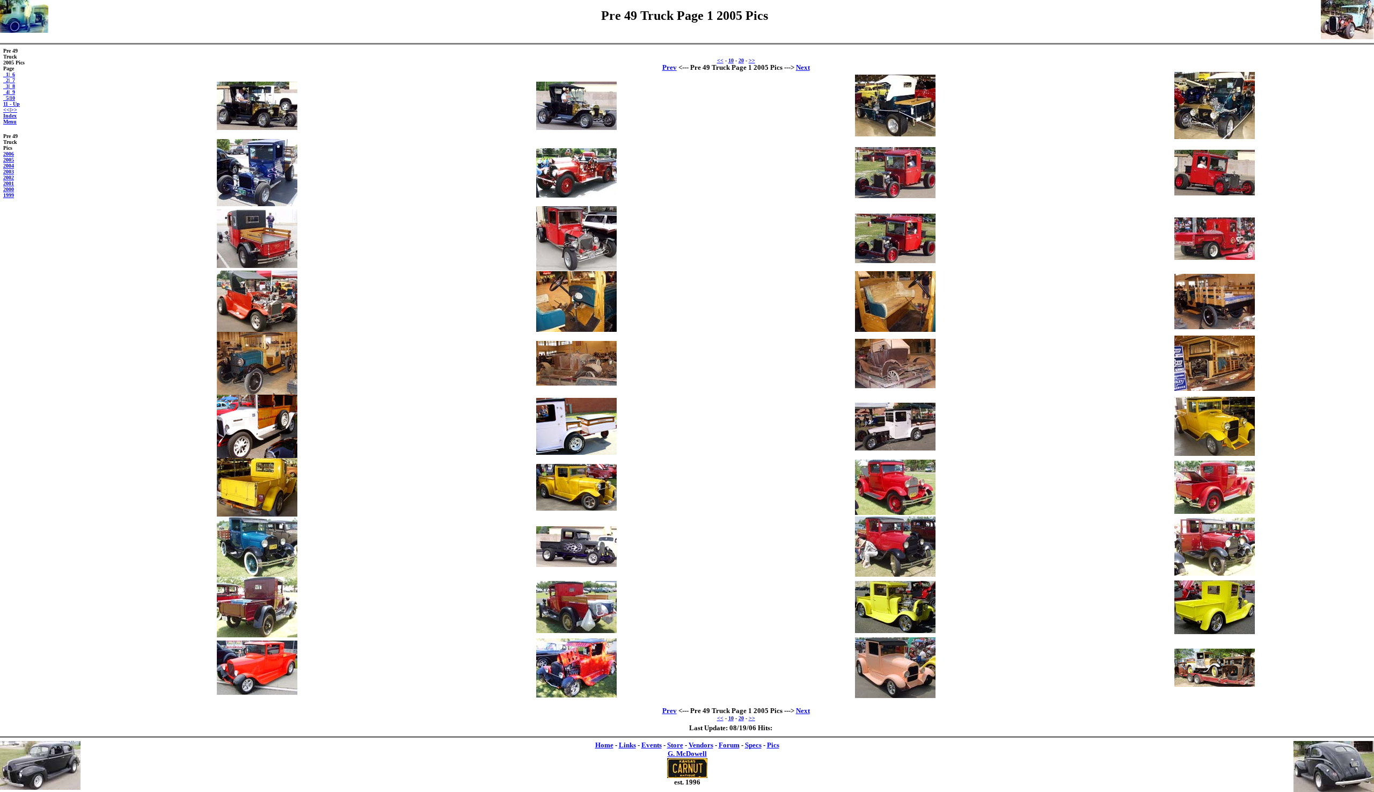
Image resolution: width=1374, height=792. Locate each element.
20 (741, 60)
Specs (753, 745)
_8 (12, 86)
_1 (6, 74)
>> (14, 110)
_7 (12, 80)
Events (651, 745)
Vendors (701, 745)
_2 (6, 80)
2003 (8, 172)
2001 (8, 183)
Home (604, 745)
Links (627, 745)
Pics (773, 745)
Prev (669, 67)
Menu (10, 122)
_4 (6, 92)
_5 (6, 98)
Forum (729, 745)
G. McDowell (687, 754)
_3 (6, 86)
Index (10, 116)
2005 (8, 160)
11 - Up (11, 104)
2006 (8, 154)
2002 (8, 177)
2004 (8, 166)
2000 (8, 189)
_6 (12, 74)
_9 (12, 92)
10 (12, 98)
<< (6, 110)
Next (803, 67)
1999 (8, 195)
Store (675, 745)
